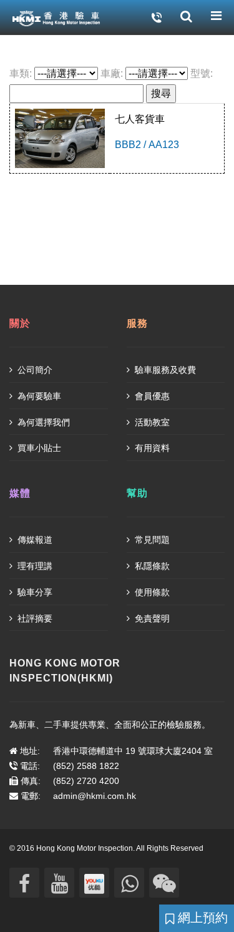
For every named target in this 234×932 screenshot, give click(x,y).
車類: (20, 73)
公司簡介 (33, 370)
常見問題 (151, 540)
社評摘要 (33, 618)
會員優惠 (151, 396)
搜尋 (161, 93)
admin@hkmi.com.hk (94, 796)
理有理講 (33, 566)
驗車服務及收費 (164, 370)
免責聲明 (151, 618)
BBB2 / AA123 (147, 144)
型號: (201, 73)
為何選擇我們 (42, 422)
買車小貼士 (38, 448)
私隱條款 (151, 566)
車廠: (111, 73)
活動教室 (151, 422)
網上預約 (201, 918)
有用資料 (151, 448)
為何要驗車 (38, 396)
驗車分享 (33, 592)
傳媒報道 (33, 540)
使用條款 (151, 592)
